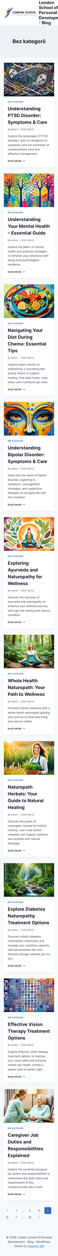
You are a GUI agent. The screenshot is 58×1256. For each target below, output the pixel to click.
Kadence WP (36, 1246)
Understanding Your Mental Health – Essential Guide (29, 226)
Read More (16, 161)
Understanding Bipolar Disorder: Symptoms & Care (27, 454)
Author (14, 129)
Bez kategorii (15, 102)
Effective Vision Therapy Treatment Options (29, 1031)
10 (29, 1217)
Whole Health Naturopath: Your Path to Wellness (26, 687)
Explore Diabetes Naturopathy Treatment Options (28, 915)
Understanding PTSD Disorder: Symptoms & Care (27, 115)
